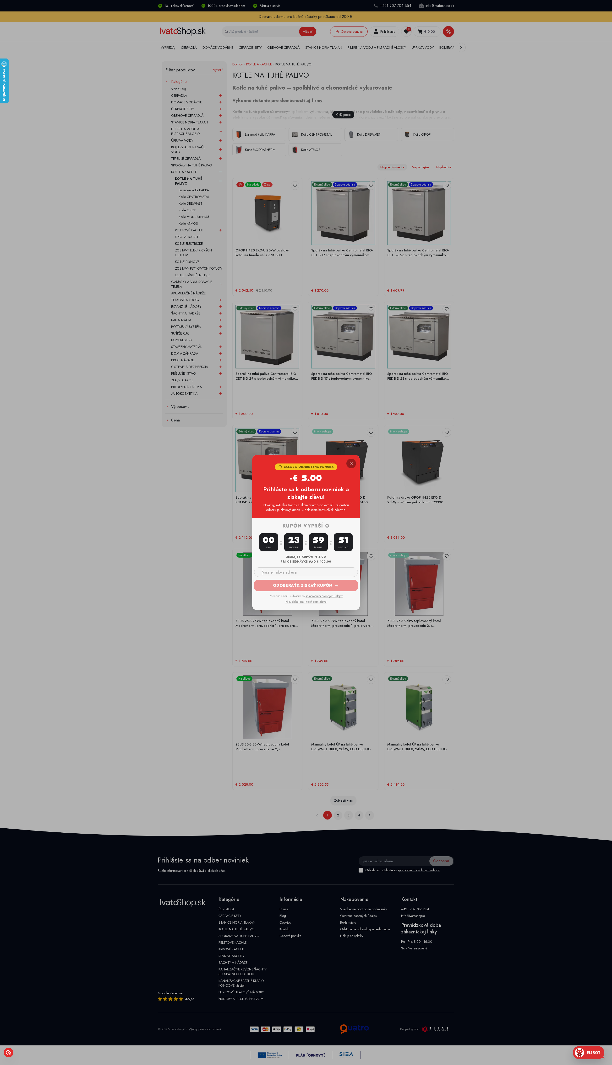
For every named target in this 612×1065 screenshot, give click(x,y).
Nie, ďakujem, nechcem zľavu (306, 602)
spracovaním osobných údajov (324, 596)
